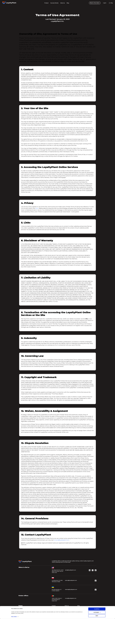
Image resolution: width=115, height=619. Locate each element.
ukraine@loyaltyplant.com (71, 589)
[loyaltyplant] (9, 3)
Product (47, 3)
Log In (104, 2)
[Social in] (89, 570)
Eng (112, 2)
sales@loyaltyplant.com (70, 570)
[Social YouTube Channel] (92, 570)
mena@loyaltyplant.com (70, 598)
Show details (14, 616)
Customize (96, 612)
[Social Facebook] (95, 570)
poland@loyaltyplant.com (71, 580)
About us (62, 3)
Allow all (96, 608)
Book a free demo (94, 2)
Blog (68, 3)
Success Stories (54, 3)
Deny (97, 615)
